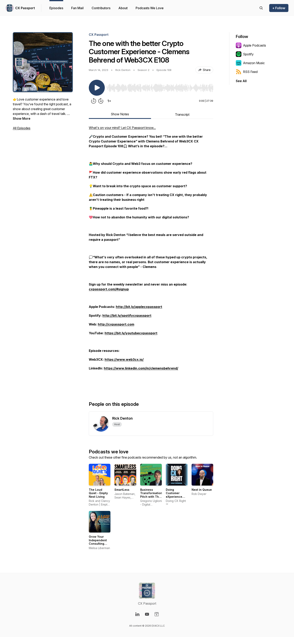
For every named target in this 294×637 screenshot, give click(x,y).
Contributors (101, 8)
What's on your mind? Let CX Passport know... (122, 128)
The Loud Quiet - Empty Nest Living (98, 493)
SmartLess (121, 489)
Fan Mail (77, 8)
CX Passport (25, 8)
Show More (21, 118)
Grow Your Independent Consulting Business (98, 542)
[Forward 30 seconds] (101, 101)
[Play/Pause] (97, 88)
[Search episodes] (261, 8)
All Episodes (21, 128)
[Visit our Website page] (157, 614)
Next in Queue (202, 489)
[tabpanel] (151, 256)
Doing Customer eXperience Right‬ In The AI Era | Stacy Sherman (176, 498)
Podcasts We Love (150, 8)
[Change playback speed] (109, 101)
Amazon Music (254, 63)
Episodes (56, 8)
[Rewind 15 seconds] (93, 101)
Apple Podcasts (254, 45)
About (123, 8)
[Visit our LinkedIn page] (137, 614)
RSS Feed (250, 72)
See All (241, 81)
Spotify (248, 54)
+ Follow (278, 8)
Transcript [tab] (182, 114)
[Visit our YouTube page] (147, 614)
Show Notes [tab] (120, 114)
